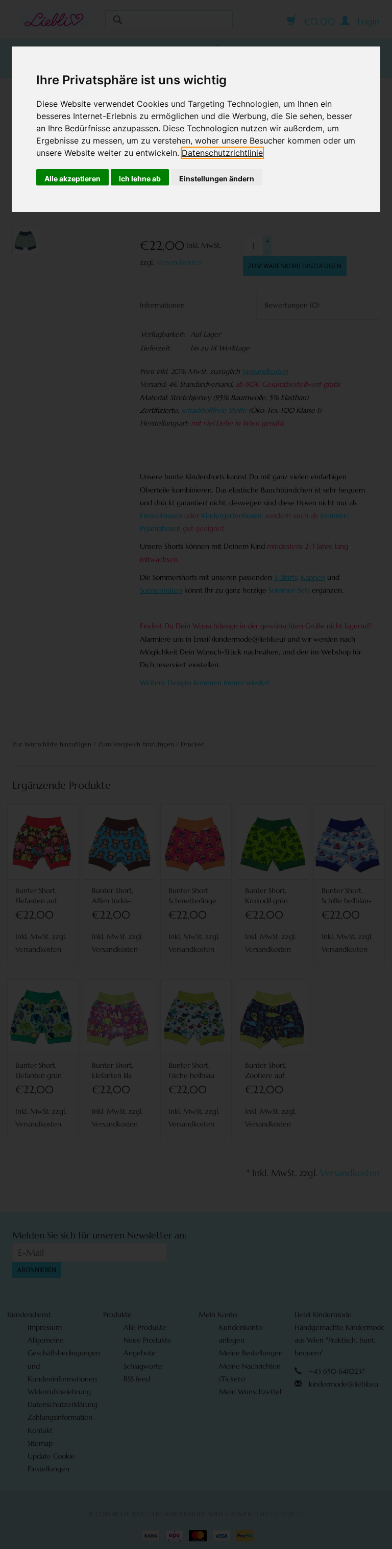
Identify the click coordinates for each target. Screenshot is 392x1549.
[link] (222, 153)
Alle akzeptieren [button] (72, 178)
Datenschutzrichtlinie (222, 153)
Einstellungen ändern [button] (216, 178)
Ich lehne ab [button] (140, 178)
